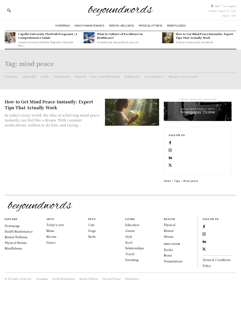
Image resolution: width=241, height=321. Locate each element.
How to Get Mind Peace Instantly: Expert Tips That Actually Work (204, 35)
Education (132, 225)
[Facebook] (170, 143)
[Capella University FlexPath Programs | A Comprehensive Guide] (10, 37)
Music (50, 231)
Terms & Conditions (216, 260)
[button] (9, 10)
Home (167, 181)
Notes (168, 255)
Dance (50, 242)
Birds (92, 237)
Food (128, 242)
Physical (169, 225)
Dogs (92, 231)
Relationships (134, 248)
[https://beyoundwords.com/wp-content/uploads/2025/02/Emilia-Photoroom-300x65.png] (120, 10)
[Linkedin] (170, 158)
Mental (168, 231)
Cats (91, 225)
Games (130, 231)
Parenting (131, 260)
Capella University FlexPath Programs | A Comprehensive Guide (47, 35)
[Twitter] (170, 165)
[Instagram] (170, 150)
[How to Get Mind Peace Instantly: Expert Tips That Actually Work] (167, 37)
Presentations (173, 261)
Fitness (168, 237)
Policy (207, 266)
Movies (51, 237)
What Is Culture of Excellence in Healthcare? (120, 35)
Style (128, 237)
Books (168, 250)
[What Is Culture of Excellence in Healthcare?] (89, 37)
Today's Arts (55, 225)
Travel (129, 254)
